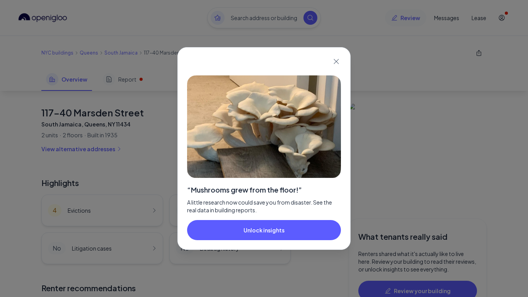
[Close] (336, 61)
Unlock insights (264, 230)
